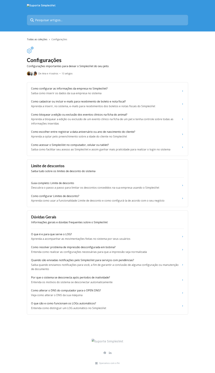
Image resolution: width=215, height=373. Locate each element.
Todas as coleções (37, 39)
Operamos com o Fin (109, 363)
